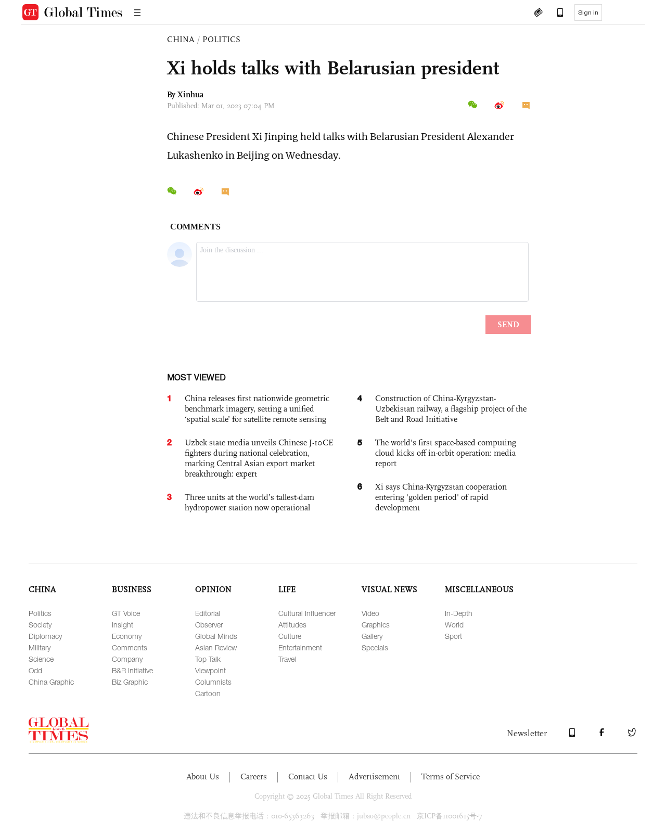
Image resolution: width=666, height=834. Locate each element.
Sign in (588, 12)
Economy (127, 636)
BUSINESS (131, 589)
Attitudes (292, 624)
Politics (40, 613)
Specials (375, 647)
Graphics (376, 624)
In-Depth (458, 613)
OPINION (213, 589)
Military (39, 647)
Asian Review (216, 647)
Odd (35, 670)
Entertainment (300, 647)
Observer (209, 624)
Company (127, 659)
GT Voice (126, 613)
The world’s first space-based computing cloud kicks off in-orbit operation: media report (445, 453)
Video (370, 613)
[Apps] (555, 13)
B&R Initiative (132, 670)
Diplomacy (45, 636)
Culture (289, 636)
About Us (202, 776)
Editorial (207, 613)
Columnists (213, 681)
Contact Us (307, 776)
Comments (129, 647)
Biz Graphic (130, 681)
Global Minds (216, 636)
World (454, 624)
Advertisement (374, 776)
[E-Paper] (538, 13)
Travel (287, 659)
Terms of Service (450, 776)
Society (40, 624)
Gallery (372, 636)
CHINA (181, 39)
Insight (122, 624)
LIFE (287, 589)
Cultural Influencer (307, 613)
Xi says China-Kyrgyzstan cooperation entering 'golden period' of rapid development (441, 497)
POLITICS (221, 39)
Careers (253, 776)
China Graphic (51, 681)
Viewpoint (210, 670)
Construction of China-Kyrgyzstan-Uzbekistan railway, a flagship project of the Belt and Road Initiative (451, 408)
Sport (453, 636)
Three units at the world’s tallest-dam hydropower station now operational (249, 502)
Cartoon (208, 693)
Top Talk (208, 659)
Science (41, 659)
